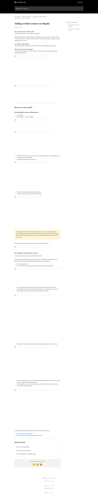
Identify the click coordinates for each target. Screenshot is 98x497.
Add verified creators (26, 16)
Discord (52, 485)
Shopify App (46, 485)
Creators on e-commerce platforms (40, 16)
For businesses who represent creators (74, 29)
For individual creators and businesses (73, 25)
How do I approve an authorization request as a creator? (29, 435)
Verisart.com (80, 2)
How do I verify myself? (72, 22)
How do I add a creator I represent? (25, 433)
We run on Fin (50, 492)
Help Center (19, 237)
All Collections (18, 16)
